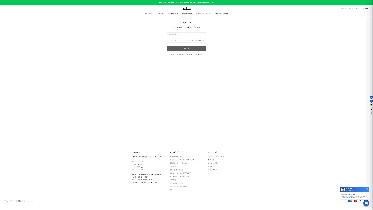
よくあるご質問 (213, 163)
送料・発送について (176, 170)
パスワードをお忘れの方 (197, 40)
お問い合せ (211, 160)
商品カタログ (212, 170)
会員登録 (343, 9)
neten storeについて (177, 156)
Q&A (171, 190)
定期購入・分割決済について (179, 163)
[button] (357, 8)
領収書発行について (176, 166)
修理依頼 (211, 166)
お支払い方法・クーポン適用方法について (183, 160)
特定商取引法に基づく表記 (178, 186)
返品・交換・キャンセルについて (181, 176)
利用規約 (173, 180)
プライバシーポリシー (177, 183)
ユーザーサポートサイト (216, 156)
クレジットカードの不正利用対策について (183, 173)
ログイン (351, 9)
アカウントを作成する (196, 54)
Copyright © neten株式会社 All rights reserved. (19, 201)
